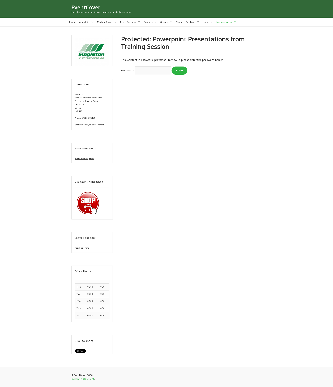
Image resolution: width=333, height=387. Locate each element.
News (179, 22)
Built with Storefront (82, 378)
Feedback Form (82, 248)
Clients (164, 22)
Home (72, 22)
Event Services (128, 22)
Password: (128, 70)
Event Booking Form (84, 158)
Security (148, 22)
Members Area (224, 22)
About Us (84, 22)
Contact (190, 22)
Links (205, 22)
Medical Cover (104, 22)
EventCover (85, 7)
